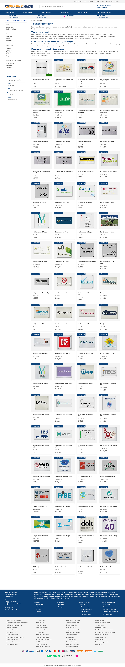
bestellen (58, 596)
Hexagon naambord (12, 639)
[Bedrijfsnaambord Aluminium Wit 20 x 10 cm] (64, 410)
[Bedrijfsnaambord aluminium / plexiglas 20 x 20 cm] (87, 531)
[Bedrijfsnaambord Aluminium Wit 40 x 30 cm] (87, 441)
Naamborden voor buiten (73, 620)
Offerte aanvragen (85, 614)
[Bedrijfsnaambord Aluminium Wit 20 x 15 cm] (87, 410)
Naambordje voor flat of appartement (17, 622)
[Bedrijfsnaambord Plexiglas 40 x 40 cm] (41, 378)
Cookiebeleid (106, 607)
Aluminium (9, 50)
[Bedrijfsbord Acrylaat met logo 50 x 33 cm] (109, 501)
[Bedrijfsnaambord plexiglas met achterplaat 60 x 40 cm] (109, 106)
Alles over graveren (100, 637)
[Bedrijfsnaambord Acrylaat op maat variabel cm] (41, 75)
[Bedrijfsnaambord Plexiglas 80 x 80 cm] (64, 137)
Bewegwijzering (40, 620)
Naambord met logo (12, 630)
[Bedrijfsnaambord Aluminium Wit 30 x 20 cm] (41, 441)
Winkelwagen (109, 1)
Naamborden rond (41, 644)
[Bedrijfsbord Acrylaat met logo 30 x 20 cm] (41, 472)
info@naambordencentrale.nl (13, 604)
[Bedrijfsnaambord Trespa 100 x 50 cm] (41, 257)
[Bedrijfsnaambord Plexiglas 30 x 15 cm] (41, 349)
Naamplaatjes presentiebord (103, 642)
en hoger (11, 29)
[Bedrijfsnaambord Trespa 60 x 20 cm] (64, 227)
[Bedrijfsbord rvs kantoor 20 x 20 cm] (41, 198)
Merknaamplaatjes (11, 627)
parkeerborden (59, 594)
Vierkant (8, 38)
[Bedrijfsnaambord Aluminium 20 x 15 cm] (41, 319)
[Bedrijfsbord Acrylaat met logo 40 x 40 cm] (109, 531)
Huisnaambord (70, 637)
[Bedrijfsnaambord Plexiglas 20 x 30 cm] (41, 137)
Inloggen (117, 1)
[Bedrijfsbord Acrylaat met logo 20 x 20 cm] (64, 472)
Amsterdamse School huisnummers (105, 632)
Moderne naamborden (72, 646)
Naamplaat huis (99, 620)
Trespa (8, 56)
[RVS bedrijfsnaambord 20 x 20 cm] (41, 562)
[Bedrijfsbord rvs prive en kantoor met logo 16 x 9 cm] (64, 167)
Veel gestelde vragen (86, 609)
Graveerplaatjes (99, 625)
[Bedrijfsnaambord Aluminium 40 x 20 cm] (87, 319)
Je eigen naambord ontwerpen (74, 630)
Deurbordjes (98, 644)
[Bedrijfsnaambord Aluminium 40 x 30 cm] (109, 319)
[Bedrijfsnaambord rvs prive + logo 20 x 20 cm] (109, 257)
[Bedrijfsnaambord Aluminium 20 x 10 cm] (109, 288)
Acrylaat (8, 48)
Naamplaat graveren (42, 627)
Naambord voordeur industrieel (15, 637)
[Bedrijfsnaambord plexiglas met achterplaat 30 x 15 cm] (64, 75)
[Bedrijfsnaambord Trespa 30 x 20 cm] (64, 198)
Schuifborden (40, 632)
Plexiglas (8, 52)
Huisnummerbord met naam (44, 639)
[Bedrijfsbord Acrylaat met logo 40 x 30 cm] (109, 167)
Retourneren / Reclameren (110, 611)
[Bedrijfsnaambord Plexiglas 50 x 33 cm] (64, 531)
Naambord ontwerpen (101, 634)
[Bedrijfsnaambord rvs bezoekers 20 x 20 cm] (87, 257)
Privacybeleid (106, 604)
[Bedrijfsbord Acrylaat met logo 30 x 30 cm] (109, 441)
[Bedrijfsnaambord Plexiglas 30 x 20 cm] (87, 349)
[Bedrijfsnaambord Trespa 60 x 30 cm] (109, 198)
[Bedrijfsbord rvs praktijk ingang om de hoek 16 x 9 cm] (41, 167)
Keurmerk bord (40, 630)
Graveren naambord (71, 634)
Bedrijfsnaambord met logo (14, 625)
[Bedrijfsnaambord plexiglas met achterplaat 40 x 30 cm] (41, 106)
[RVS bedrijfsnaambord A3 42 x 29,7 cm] (41, 501)
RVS (7, 54)
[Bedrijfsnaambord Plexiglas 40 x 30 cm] (64, 501)
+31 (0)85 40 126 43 (11, 602)
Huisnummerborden (71, 625)
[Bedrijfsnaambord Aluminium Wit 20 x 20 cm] (109, 410)
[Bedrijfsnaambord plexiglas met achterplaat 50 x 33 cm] (87, 106)
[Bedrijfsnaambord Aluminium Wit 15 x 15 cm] (87, 288)
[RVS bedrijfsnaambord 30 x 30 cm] (109, 562)
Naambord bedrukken (72, 642)
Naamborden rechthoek (43, 646)
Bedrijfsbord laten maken (13, 620)
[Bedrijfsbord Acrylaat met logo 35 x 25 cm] (64, 378)
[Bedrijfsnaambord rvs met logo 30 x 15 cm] (41, 288)
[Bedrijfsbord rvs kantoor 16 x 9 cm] (87, 137)
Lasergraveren (10, 63)
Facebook (61, 604)
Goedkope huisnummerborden (104, 630)
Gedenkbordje (99, 639)
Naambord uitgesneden (72, 644)
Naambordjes (40, 622)
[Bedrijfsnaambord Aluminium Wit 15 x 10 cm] (109, 378)
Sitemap (38, 611)
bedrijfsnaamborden (48, 594)
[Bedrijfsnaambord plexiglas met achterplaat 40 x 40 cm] (64, 106)
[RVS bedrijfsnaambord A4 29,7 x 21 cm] (109, 472)
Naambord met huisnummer (14, 642)
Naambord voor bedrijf (42, 637)
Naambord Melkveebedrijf (102, 622)
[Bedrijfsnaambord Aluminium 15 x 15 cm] (41, 410)
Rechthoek (9, 36)
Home (7, 20)
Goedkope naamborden (72, 622)
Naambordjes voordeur (42, 634)
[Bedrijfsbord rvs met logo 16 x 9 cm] (109, 137)
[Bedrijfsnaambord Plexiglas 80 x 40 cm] (41, 531)
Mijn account (40, 604)
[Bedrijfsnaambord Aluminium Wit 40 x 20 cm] (64, 441)
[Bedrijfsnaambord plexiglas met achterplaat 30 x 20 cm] (87, 75)
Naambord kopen (41, 625)
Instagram (61, 607)
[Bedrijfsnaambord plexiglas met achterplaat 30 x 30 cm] (109, 75)
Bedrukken (9, 65)
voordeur (100, 592)
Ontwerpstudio (99, 1)
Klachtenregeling (107, 614)
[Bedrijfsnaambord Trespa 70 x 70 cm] (87, 227)
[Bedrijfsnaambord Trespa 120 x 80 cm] (109, 227)
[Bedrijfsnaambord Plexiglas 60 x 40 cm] (87, 501)
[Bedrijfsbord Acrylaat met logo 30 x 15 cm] (87, 167)
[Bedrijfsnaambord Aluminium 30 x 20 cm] (64, 319)
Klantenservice (78, 1)
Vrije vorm (9, 40)
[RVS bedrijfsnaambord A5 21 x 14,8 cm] (87, 472)
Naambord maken (71, 627)
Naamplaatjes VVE (11, 632)
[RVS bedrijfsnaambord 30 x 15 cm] (64, 562)
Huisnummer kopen (12, 634)
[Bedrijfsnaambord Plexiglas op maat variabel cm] (87, 562)
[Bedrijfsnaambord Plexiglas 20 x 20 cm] (64, 349)
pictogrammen (69, 594)
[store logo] (19, 6)
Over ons (83, 604)
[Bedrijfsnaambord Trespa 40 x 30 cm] (87, 198)
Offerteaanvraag (88, 1)
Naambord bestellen (12, 644)
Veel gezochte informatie (19, 20)
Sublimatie (9, 67)
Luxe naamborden (100, 627)
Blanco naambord (71, 639)
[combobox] (59, 6)
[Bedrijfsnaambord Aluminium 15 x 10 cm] (64, 288)
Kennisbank (39, 609)
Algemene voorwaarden (109, 609)
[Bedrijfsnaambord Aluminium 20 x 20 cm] (87, 378)
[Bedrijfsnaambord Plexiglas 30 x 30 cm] (109, 349)
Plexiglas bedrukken (41, 642)
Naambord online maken (73, 632)
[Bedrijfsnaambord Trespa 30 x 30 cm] (64, 257)
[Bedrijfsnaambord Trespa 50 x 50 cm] (41, 227)
